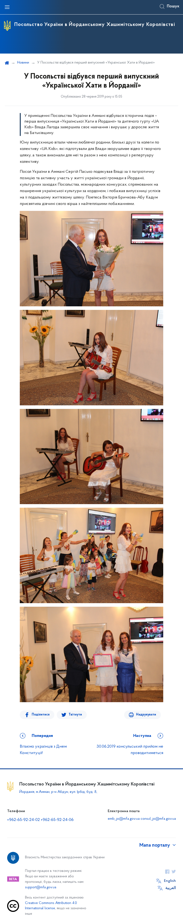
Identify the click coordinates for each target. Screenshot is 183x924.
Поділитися (41, 714)
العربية (170, 888)
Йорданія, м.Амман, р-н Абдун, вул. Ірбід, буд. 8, (58, 792)
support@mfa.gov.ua (40, 887)
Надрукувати (146, 714)
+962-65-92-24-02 (23, 820)
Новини (23, 63)
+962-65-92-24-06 (57, 820)
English (170, 881)
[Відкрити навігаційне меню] (7, 7)
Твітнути (75, 714)
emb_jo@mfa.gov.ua (124, 819)
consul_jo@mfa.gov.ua (158, 819)
